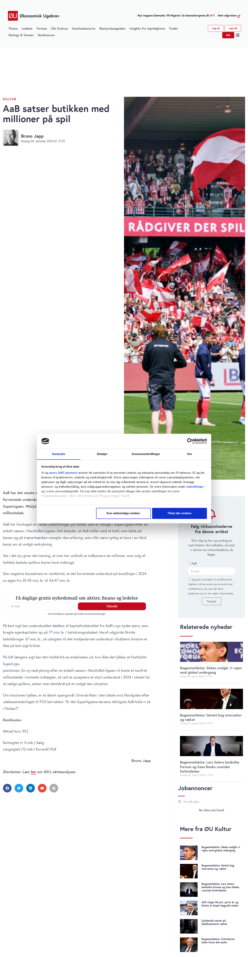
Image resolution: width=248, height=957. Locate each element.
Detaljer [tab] (102, 454)
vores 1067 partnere (63, 472)
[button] (237, 35)
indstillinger (195, 486)
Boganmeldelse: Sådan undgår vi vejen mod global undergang (211, 670)
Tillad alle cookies (179, 513)
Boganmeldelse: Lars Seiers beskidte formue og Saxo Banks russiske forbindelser (209, 767)
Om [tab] (189, 454)
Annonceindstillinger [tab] (146, 454)
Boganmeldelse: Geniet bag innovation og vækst (211, 717)
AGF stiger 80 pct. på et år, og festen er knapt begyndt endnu (220, 903)
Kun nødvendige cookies (123, 513)
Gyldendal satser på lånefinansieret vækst (214, 922)
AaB (194, 563)
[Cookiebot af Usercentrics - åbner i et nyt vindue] (190, 441)
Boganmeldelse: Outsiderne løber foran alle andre (218, 940)
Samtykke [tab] (58, 454)
